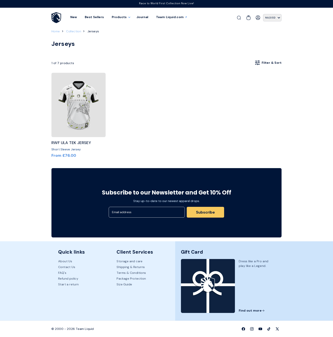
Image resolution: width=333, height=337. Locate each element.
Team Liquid (85, 329)
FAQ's (62, 273)
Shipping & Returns (131, 267)
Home (55, 31)
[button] (120, 17)
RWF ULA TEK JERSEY (71, 142)
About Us (65, 261)
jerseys (93, 31)
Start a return (68, 284)
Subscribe (205, 212)
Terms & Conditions (131, 273)
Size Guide (124, 284)
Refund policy (68, 279)
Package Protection (131, 279)
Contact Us (66, 267)
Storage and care (129, 261)
